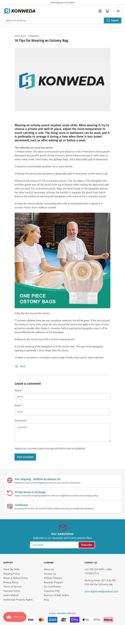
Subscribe (86, 544)
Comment (21, 420)
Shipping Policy (11, 573)
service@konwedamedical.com (101, 591)
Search (115, 20)
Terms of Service (12, 586)
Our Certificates (52, 586)
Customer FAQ (52, 591)
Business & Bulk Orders (56, 595)
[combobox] (62, 20)
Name (19, 390)
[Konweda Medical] (62, 81)
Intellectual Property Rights (18, 599)
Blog (46, 599)
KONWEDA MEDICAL (66, 613)
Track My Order (11, 569)
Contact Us (50, 573)
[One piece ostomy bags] (62, 261)
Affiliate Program (53, 578)
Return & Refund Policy (15, 578)
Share (22, 366)
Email (18, 405)
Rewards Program (53, 582)
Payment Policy (11, 591)
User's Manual (11, 595)
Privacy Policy (10, 582)
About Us (49, 569)
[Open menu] (118, 11)
